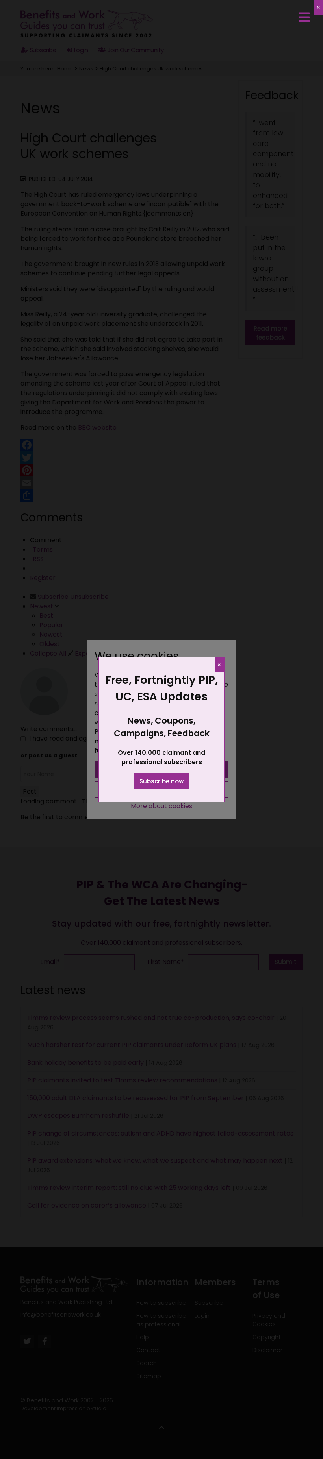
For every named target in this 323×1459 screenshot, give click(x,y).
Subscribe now (161, 781)
